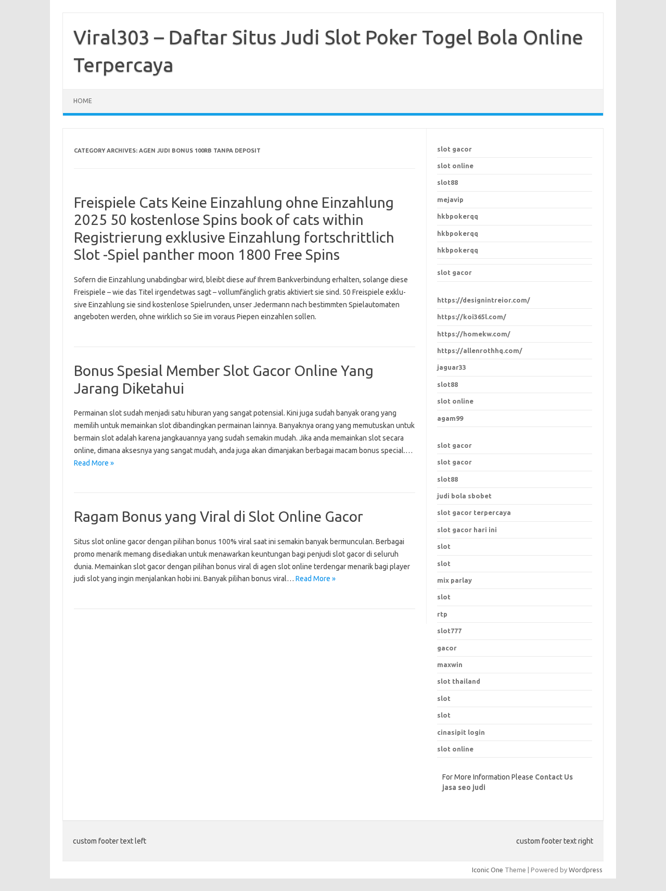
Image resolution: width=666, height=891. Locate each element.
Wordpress (586, 869)
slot (444, 698)
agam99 (450, 418)
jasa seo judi (463, 787)
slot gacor (454, 149)
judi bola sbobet (464, 495)
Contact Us (554, 777)
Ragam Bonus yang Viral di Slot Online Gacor (218, 516)
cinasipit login (461, 732)
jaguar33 (451, 367)
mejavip (450, 199)
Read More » (94, 463)
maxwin (450, 664)
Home (82, 100)
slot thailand (458, 681)
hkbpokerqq (457, 216)
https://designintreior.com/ (483, 300)
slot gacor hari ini (467, 529)
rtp (442, 614)
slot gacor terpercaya (474, 512)
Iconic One (487, 869)
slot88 (447, 182)
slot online (455, 165)
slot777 (449, 630)
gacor (447, 647)
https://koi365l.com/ (471, 316)
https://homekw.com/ (473, 333)
